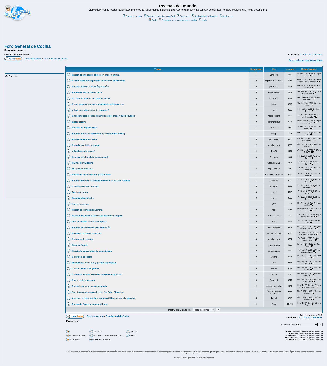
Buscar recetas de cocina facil (161, 16)
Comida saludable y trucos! (86, 145)
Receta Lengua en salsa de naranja (89, 286)
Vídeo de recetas (80, 204)
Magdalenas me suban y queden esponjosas (94, 262)
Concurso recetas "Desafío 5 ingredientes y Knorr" (97, 274)
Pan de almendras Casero (84, 139)
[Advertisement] (163, 34)
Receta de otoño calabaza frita (87, 210)
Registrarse (227, 16)
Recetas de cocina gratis (182, 358)
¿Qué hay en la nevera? (84, 151)
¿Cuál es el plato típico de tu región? (90, 110)
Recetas (213, 16)
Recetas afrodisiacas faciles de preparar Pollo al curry (98, 133)
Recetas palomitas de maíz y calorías (90, 86)
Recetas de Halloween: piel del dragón (91, 227)
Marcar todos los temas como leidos (306, 60)
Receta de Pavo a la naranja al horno (90, 304)
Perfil (154, 20)
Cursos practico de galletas (85, 268)
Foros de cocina (33, 59)
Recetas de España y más (84, 127)
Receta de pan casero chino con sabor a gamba (95, 75)
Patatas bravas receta (82, 163)
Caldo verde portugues (83, 280)
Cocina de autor (201, 16)
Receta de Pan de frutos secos (87, 92)
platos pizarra (79, 122)
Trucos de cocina (134, 16)
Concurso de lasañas (82, 239)
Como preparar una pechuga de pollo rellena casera (98, 104)
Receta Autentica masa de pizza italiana (92, 251)
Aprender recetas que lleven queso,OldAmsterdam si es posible (103, 298)
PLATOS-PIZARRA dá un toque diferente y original (97, 216)
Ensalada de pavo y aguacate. (87, 233)
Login (204, 20)
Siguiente (318, 54)
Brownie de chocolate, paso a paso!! (90, 157)
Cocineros (184, 16)
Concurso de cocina (82, 257)
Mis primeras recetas (82, 169)
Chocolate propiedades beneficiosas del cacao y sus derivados (103, 116)
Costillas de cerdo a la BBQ (85, 186)
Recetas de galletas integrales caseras (91, 98)
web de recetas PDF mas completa (89, 221)
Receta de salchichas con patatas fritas (91, 174)
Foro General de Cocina (27, 46)
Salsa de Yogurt (80, 245)
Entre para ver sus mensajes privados (179, 20)
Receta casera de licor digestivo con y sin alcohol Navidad (101, 180)
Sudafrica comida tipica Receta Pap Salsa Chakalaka (98, 292)
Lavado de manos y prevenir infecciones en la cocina (98, 81)
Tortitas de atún (80, 192)
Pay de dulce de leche (83, 198)
